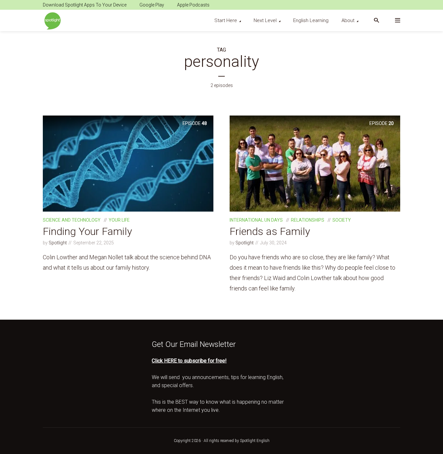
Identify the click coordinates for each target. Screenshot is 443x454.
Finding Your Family (87, 231)
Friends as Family (270, 231)
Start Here (225, 20)
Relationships (307, 220)
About (347, 20)
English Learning (311, 20)
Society (341, 220)
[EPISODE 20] (315, 163)
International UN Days (256, 220)
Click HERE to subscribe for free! (189, 361)
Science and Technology (72, 220)
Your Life (119, 220)
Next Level (265, 20)
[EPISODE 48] (128, 163)
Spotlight (58, 242)
